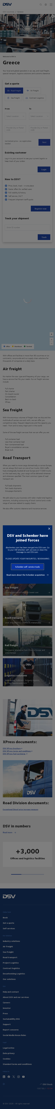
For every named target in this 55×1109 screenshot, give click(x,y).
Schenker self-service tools (27, 566)
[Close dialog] (49, 528)
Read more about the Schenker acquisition (26, 575)
